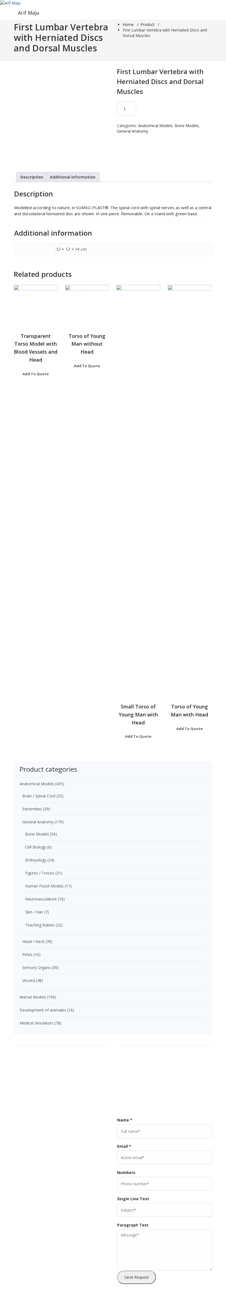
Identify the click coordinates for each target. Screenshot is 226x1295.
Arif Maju (28, 12)
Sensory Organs (36, 967)
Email (124, 1146)
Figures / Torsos (39, 873)
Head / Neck (33, 941)
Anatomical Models (155, 125)
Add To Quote (36, 373)
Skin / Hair (34, 912)
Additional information (72, 177)
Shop (125, 1103)
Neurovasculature (41, 899)
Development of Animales (43, 1010)
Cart (124, 1050)
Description (31, 177)
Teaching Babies (40, 925)
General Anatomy (132, 131)
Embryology (35, 860)
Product (148, 24)
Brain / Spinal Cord (38, 795)
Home (128, 24)
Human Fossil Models (44, 886)
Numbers (126, 1172)
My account (130, 1094)
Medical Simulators (36, 1023)
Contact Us (130, 1068)
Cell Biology (35, 847)
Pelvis (27, 954)
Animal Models (33, 997)
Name (124, 1120)
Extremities (32, 808)
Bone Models (187, 125)
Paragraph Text (133, 1225)
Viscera (28, 980)
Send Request (136, 1277)
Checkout (128, 1059)
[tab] (31, 177)
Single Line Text (133, 1198)
